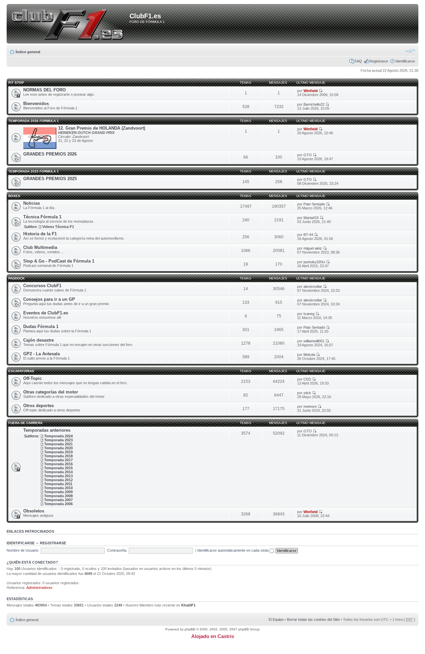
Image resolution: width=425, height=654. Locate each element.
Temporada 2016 (58, 464)
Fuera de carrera (25, 423)
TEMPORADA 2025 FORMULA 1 (33, 171)
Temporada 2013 (58, 476)
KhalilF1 (188, 605)
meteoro (310, 406)
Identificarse (405, 61)
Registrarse (378, 61)
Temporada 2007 (58, 500)
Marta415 (311, 218)
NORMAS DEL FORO (44, 89)
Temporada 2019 (58, 452)
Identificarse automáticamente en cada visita (233, 550)
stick (307, 393)
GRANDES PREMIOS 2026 (50, 154)
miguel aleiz (312, 248)
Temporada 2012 (58, 480)
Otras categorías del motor (50, 391)
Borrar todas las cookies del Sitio (313, 619)
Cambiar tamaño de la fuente (410, 51)
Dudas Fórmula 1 (40, 326)
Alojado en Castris (212, 636)
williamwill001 (313, 341)
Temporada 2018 (58, 456)
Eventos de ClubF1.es (45, 312)
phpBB (190, 629)
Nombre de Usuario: (23, 550)
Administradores (39, 588)
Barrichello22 (313, 104)
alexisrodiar (312, 286)
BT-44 (308, 235)
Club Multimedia (40, 247)
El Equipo (276, 619)
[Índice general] (69, 24)
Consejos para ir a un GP (49, 299)
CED (307, 379)
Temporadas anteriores (46, 430)
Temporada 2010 (58, 488)
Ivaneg (308, 314)
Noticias (31, 203)
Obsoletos (33, 510)
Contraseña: (117, 550)
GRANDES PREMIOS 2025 (50, 178)
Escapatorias (21, 371)
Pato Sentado (314, 204)
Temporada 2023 (58, 440)
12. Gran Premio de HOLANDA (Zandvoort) (101, 128)
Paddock (16, 278)
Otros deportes (38, 405)
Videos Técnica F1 (58, 227)
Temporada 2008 (58, 496)
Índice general (28, 52)
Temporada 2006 (58, 504)
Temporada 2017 (58, 460)
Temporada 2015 (58, 468)
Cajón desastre (38, 340)
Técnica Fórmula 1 (42, 216)
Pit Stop (16, 82)
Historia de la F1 (40, 233)
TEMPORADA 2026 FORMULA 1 (33, 121)
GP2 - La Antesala (41, 353)
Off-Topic (32, 378)
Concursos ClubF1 (42, 285)
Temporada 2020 (58, 448)
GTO (307, 155)
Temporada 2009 (58, 492)
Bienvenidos (36, 103)
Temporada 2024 (58, 436)
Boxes (14, 196)
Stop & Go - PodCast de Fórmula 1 (58, 261)
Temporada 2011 (58, 484)
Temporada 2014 (58, 472)
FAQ (358, 61)
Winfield (310, 91)
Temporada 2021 (58, 444)
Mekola (309, 355)
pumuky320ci (314, 262)
